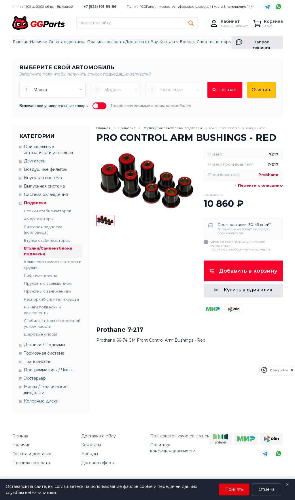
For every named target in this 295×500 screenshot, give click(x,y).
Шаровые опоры (40, 334)
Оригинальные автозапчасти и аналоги (48, 149)
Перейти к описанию (260, 185)
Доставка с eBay (141, 41)
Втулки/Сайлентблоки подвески (48, 251)
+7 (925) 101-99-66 (100, 6)
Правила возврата (105, 41)
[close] (292, 370)
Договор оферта (98, 462)
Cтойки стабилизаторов (47, 211)
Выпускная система (44, 186)
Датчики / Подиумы (44, 344)
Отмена (267, 489)
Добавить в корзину (248, 271)
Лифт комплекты (40, 275)
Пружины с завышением (48, 283)
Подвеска (126, 128)
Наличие (38, 41)
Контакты (169, 41)
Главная (20, 41)
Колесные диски (41, 401)
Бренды (187, 41)
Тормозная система (44, 353)
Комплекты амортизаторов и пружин (52, 264)
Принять (234, 489)
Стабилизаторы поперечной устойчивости (52, 323)
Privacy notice (279, 370)
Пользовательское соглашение (182, 436)
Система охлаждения (46, 194)
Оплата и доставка (67, 41)
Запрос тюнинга (261, 44)
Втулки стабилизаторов (47, 240)
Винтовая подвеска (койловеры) (43, 229)
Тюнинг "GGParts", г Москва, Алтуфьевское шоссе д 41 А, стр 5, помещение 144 (190, 7)
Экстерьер (35, 378)
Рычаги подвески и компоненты (42, 310)
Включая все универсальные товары (53, 105)
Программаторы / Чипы (48, 369)
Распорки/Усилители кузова (51, 299)
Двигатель (34, 161)
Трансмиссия (37, 361)
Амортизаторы (39, 218)
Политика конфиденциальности (172, 448)
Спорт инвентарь (214, 41)
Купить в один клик (248, 290)
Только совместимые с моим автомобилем (151, 105)
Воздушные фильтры (45, 169)
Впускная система (43, 177)
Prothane (268, 174)
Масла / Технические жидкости (46, 389)
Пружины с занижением (47, 291)
